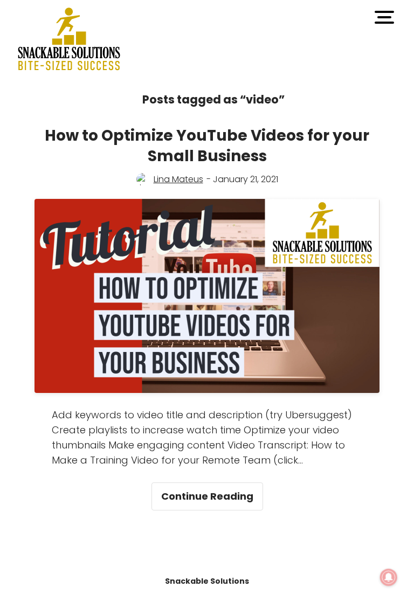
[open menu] (384, 17)
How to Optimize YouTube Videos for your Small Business (207, 146)
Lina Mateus (178, 179)
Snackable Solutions (207, 581)
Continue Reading (212, 492)
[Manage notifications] (388, 577)
